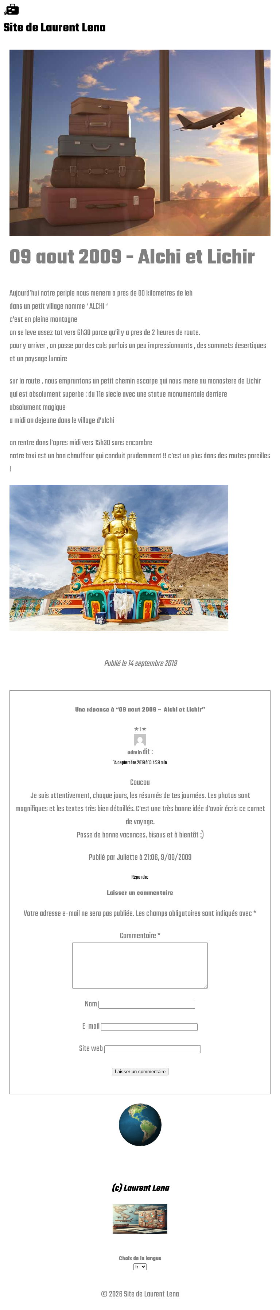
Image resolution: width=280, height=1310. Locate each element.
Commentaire (140, 936)
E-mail (91, 1026)
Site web (91, 1048)
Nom (91, 1004)
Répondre (140, 877)
